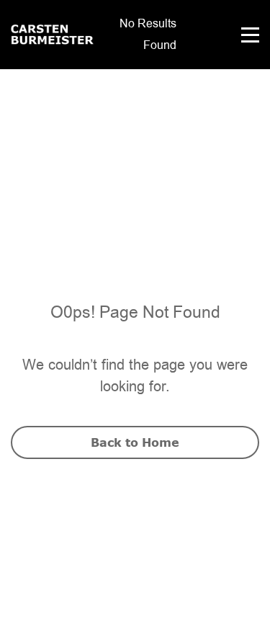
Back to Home (135, 442)
